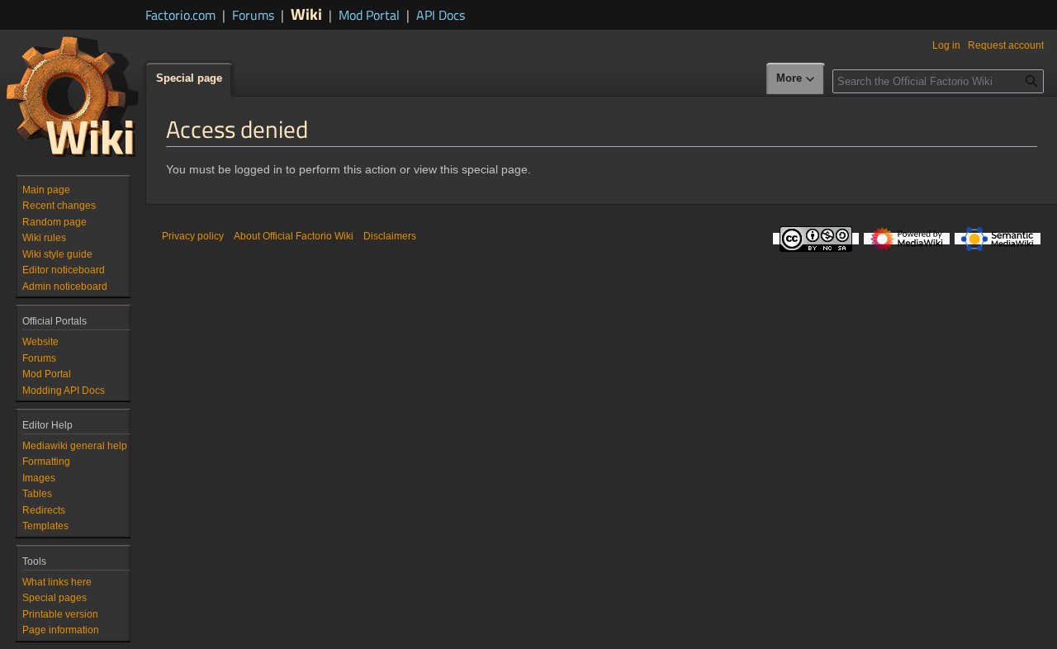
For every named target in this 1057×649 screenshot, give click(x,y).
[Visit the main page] (73, 96)
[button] (796, 79)
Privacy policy (193, 236)
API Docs (440, 15)
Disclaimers (389, 236)
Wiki (306, 14)
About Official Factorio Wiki (293, 236)
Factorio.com (180, 15)
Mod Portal (369, 15)
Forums (253, 15)
